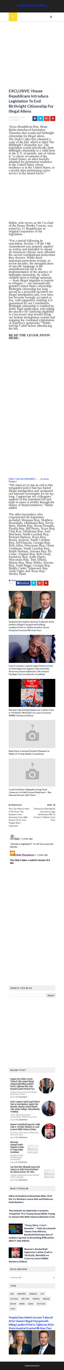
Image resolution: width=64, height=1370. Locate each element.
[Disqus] (32, 872)
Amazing (21, 1294)
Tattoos (41, 1304)
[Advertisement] (32, 56)
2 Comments (14, 120)
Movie (13, 1304)
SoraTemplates (32, 1366)
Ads (12, 1294)
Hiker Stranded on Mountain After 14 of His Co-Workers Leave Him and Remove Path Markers (31, 1199)
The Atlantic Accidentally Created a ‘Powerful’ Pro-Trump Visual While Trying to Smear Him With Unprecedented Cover (32, 1213)
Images (46, 1299)
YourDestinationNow (32, 5)
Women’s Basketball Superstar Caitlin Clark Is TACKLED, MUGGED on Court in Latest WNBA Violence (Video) (31, 713)
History (25, 1299)
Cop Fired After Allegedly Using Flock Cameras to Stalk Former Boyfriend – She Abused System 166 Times (30, 792)
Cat (42, 1294)
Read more (23, 1097)
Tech (12, 1309)
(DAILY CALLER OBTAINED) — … (24, 479)
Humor (36, 1299)
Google (14, 1299)
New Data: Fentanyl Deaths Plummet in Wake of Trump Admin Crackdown (29, 752)
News (11, 583)
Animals (33, 1294)
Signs (30, 1304)
